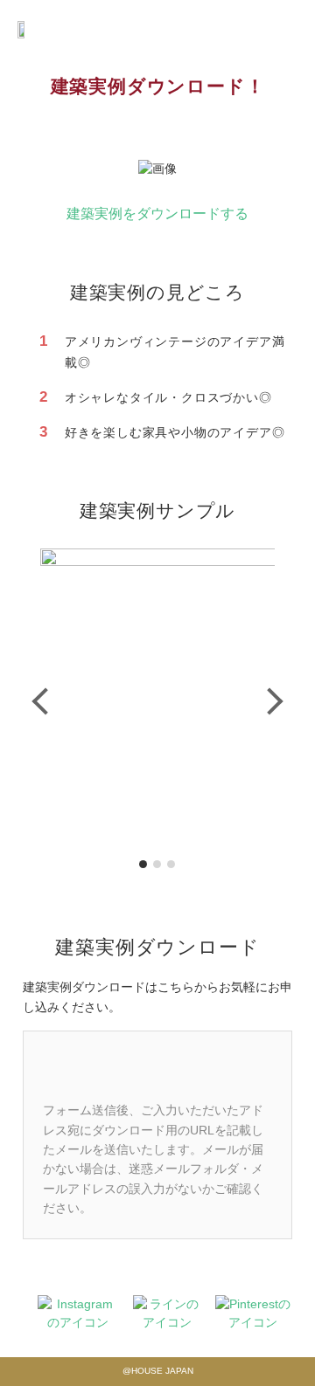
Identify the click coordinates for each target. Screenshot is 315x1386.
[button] (45, 701)
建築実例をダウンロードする (157, 213)
